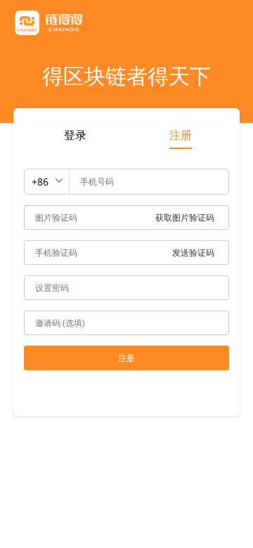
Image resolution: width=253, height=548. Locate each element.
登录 (75, 135)
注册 (180, 135)
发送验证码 (193, 253)
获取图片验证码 (184, 217)
